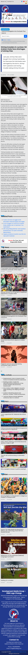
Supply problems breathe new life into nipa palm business (14, 235)
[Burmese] (26, 3)
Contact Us (10, 1)
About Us (3, 1)
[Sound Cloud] (26, 1)
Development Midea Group (18, 652)
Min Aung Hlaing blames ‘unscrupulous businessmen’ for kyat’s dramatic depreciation (14, 230)
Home (4, 40)
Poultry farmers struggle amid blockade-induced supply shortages (14, 220)
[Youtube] (23, 1)
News (9, 40)
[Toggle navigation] (3, 25)
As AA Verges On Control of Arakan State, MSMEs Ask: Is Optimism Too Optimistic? (13, 225)
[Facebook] (21, 1)
